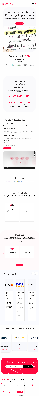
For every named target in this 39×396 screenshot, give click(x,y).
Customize (6, 391)
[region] (13, 388)
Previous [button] (5, 24)
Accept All (20, 391)
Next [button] (33, 24)
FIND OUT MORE (19, 23)
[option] (19, 28)
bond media (21, 395)
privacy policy (26, 369)
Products (22, 381)
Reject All (13, 391)
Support (11, 381)
